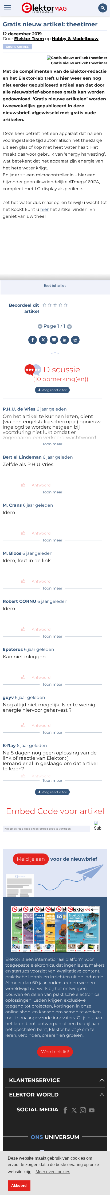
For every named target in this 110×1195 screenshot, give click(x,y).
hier (44, 209)
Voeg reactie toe (54, 390)
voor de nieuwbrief (57, 859)
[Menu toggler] (7, 7)
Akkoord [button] (19, 1185)
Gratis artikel (17, 47)
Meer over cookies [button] (53, 1172)
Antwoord (41, 485)
